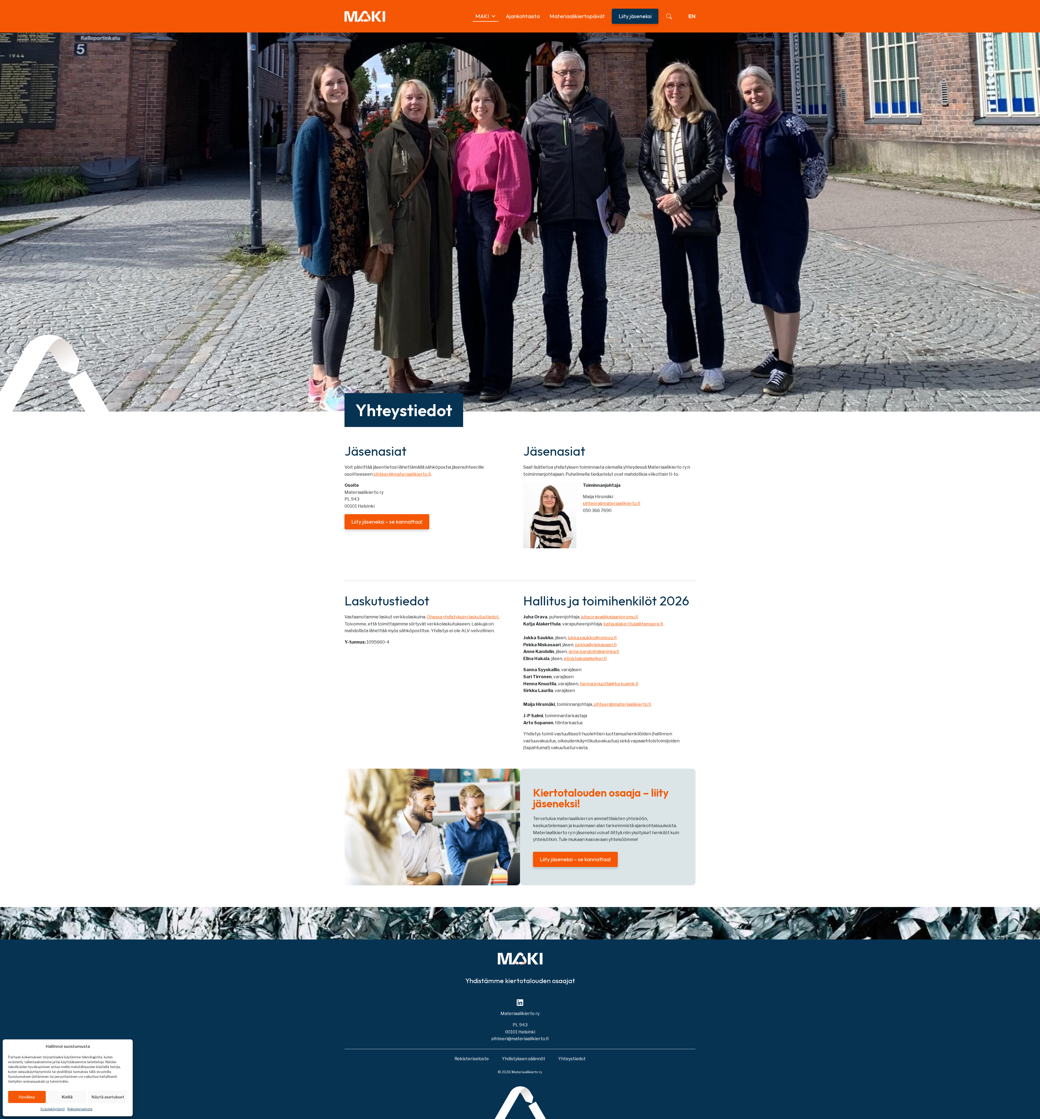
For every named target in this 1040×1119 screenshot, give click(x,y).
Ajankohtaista (523, 16)
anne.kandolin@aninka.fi (593, 651)
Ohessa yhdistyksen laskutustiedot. (463, 616)
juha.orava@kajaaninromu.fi (609, 616)
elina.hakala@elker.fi (585, 658)
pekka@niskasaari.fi (596, 644)
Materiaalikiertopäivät (577, 16)
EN (692, 16)
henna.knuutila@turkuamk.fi (609, 683)
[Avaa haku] (669, 16)
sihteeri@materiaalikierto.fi (402, 474)
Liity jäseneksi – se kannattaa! (386, 521)
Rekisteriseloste (79, 1109)
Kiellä (67, 1097)
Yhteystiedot (572, 1058)
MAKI (482, 16)
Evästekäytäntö (53, 1109)
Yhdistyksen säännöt (523, 1058)
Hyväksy (27, 1097)
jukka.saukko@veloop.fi (592, 637)
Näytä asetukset (108, 1097)
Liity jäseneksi (635, 16)
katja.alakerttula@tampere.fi (633, 624)
